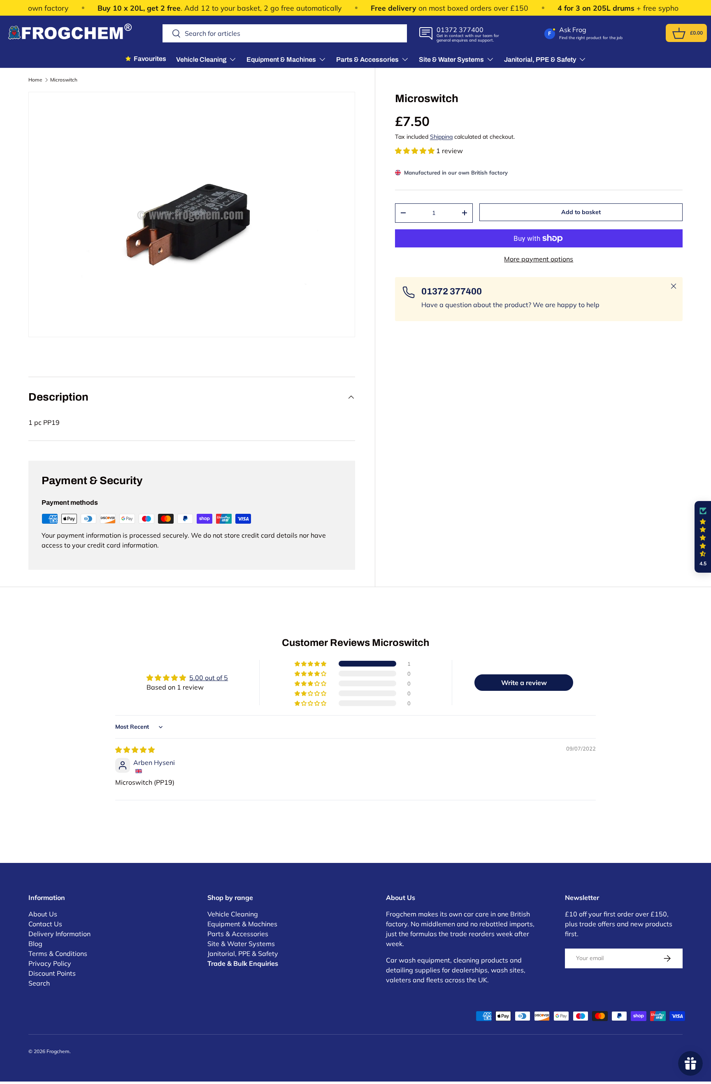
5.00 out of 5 (208, 678)
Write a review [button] (524, 682)
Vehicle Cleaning (232, 914)
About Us (42, 914)
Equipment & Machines (242, 924)
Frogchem (58, 1051)
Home (35, 79)
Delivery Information (59, 934)
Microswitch (63, 79)
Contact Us (45, 924)
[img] (135, 750)
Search (39, 983)
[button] (679, 33)
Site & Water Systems (241, 943)
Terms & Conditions (57, 953)
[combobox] (285, 33)
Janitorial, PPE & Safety (242, 953)
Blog (35, 943)
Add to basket (581, 212)
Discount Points (52, 973)
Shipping (441, 136)
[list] (192, 214)
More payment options (538, 259)
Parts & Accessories (237, 934)
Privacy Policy (49, 963)
